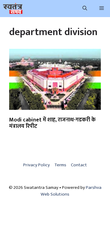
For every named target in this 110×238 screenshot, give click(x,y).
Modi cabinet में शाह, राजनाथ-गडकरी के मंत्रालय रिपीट (52, 123)
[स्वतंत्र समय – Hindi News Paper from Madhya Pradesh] (13, 8)
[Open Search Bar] (84, 8)
